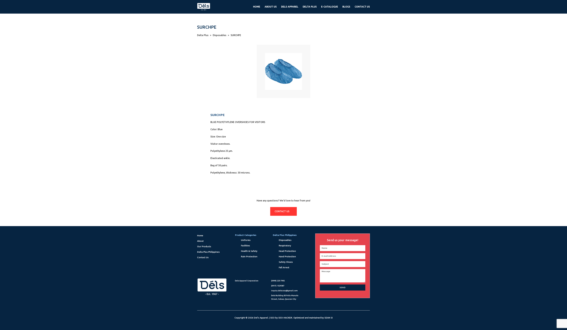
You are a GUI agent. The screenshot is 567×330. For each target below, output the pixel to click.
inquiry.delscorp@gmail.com (284, 291)
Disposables (221, 35)
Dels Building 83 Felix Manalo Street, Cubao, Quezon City (284, 297)
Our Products (204, 246)
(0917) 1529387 (277, 286)
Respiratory (285, 245)
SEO (272, 317)
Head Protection (287, 251)
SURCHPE (236, 35)
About (200, 241)
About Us (271, 6)
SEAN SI (328, 317)
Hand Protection (287, 256)
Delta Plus (310, 6)
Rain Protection (249, 256)
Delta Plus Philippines (208, 252)
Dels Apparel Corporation (246, 281)
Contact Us (362, 6)
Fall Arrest (284, 267)
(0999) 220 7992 (278, 281)
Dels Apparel (289, 6)
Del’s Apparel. (261, 317)
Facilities (245, 245)
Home (256, 6)
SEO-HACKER (285, 317)
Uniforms (245, 240)
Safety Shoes (286, 262)
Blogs (346, 6)
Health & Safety (249, 251)
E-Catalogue (329, 6)
